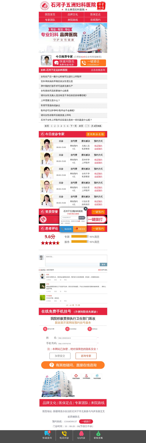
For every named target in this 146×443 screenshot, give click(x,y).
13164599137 (93, 63)
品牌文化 (73, 14)
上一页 (71, 305)
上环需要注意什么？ (50, 100)
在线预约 (95, 19)
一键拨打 (86, 421)
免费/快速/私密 (67, 63)
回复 (55, 280)
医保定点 (95, 14)
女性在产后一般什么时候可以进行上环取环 (61, 76)
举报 (65, 280)
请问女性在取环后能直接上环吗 (56, 115)
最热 (105, 270)
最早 (102, 270)
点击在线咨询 (98, 70)
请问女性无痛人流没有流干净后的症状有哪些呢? (64, 95)
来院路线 (73, 19)
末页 (81, 126)
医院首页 (50, 14)
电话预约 (98, 146)
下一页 (73, 126)
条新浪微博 (46, 270)
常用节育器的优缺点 (50, 105)
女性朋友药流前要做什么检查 (55, 90)
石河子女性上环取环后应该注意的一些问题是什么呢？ (66, 120)
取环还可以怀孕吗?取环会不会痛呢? (58, 110)
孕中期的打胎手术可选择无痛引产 (57, 86)
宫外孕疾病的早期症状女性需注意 (57, 81)
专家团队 (50, 19)
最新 (99, 270)
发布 (103, 264)
